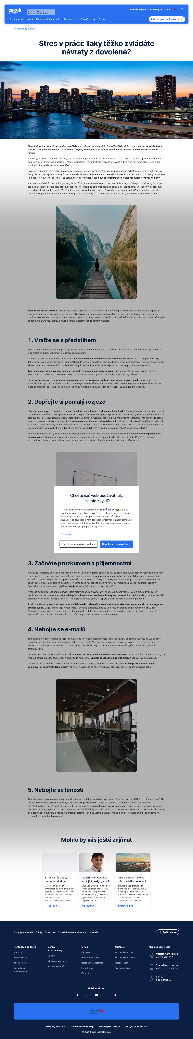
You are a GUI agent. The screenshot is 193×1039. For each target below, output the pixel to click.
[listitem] (135, 489)
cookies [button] (110, 509)
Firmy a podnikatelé (23, 932)
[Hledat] (183, 9)
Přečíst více (66, 534)
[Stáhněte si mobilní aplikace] (164, 966)
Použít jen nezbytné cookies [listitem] (78, 544)
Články (39, 932)
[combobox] (41, 12)
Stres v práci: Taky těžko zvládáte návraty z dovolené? (71, 932)
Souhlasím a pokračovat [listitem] (116, 544)
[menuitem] (16, 19)
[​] (175, 9)
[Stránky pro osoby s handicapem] (164, 977)
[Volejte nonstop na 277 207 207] (164, 955)
